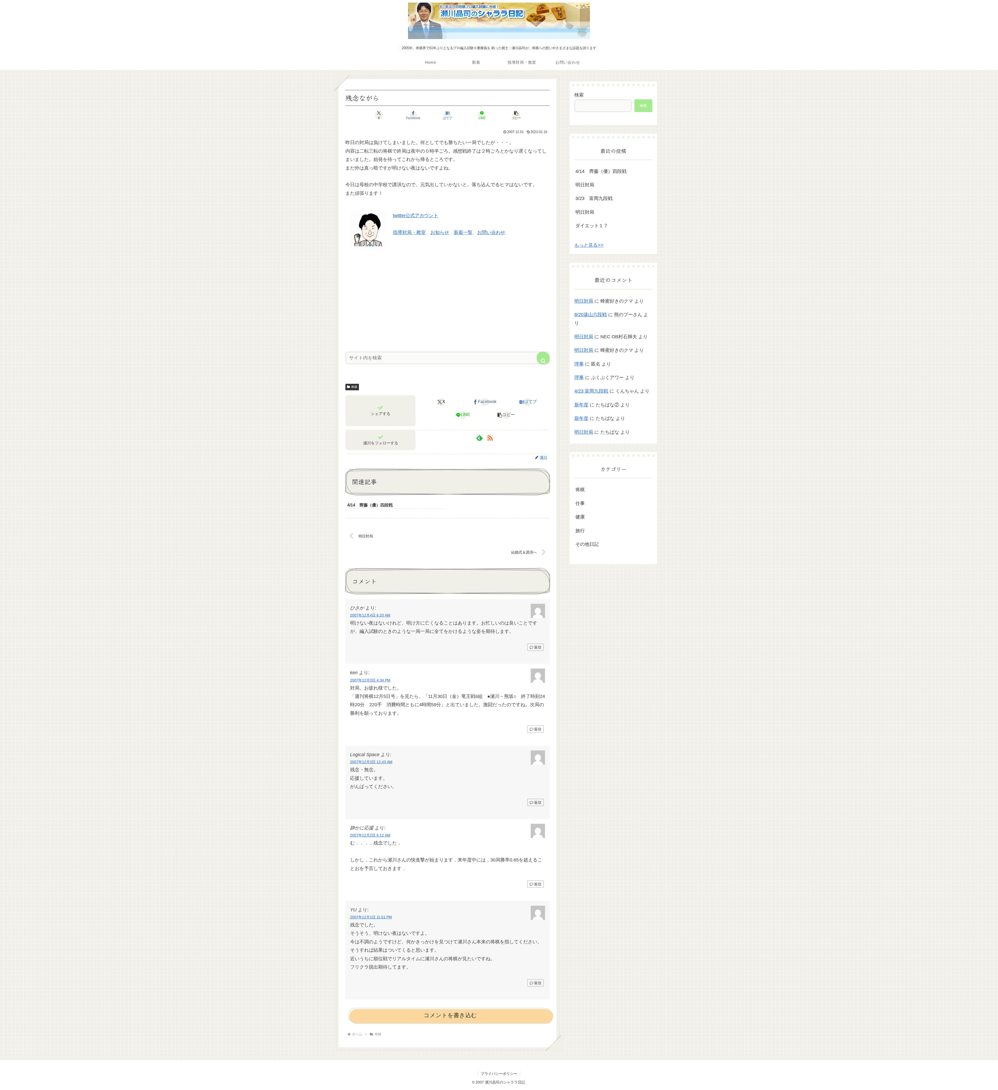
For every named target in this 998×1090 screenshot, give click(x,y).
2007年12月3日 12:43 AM (371, 762)
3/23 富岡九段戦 (594, 198)
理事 (579, 364)
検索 (579, 95)
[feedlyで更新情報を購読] (479, 438)
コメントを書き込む (450, 1015)
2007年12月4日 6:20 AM (370, 615)
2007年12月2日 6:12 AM (370, 835)
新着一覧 (463, 232)
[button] (516, 115)
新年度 (581, 404)
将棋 (354, 387)
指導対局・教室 (409, 232)
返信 (537, 647)
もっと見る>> (588, 245)
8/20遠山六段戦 (590, 314)
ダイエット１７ (591, 225)
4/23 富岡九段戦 (591, 391)
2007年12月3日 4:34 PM (370, 680)
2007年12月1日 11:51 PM (371, 917)
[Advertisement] (447, 298)
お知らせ (439, 232)
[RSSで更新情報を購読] (490, 438)
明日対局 (584, 184)
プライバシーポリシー (499, 1074)
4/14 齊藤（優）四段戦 (601, 171)
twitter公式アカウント (415, 215)
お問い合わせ (491, 232)
